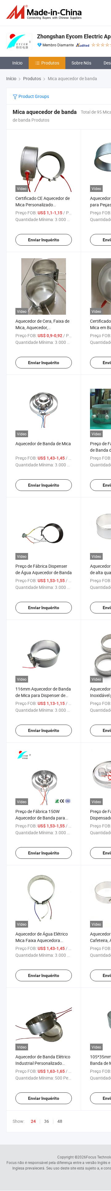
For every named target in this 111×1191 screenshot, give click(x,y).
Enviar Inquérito (43, 239)
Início (17, 63)
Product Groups (33, 96)
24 (33, 1121)
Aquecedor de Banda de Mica (43, 443)
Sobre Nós (81, 63)
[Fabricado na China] (45, 12)
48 (59, 1121)
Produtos (50, 63)
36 (46, 1121)
